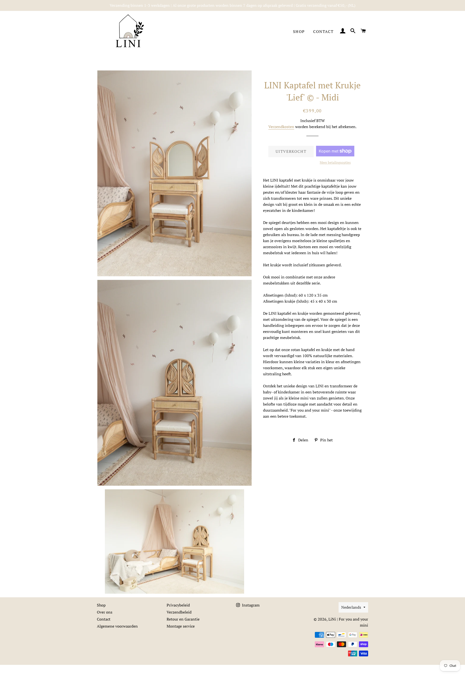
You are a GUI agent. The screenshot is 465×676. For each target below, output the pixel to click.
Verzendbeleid (179, 612)
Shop (299, 31)
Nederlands (351, 607)
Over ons (104, 612)
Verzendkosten (281, 126)
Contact (323, 31)
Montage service (181, 626)
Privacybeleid (178, 605)
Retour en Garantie (183, 619)
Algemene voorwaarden (117, 626)
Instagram (250, 605)
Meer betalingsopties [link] (335, 162)
